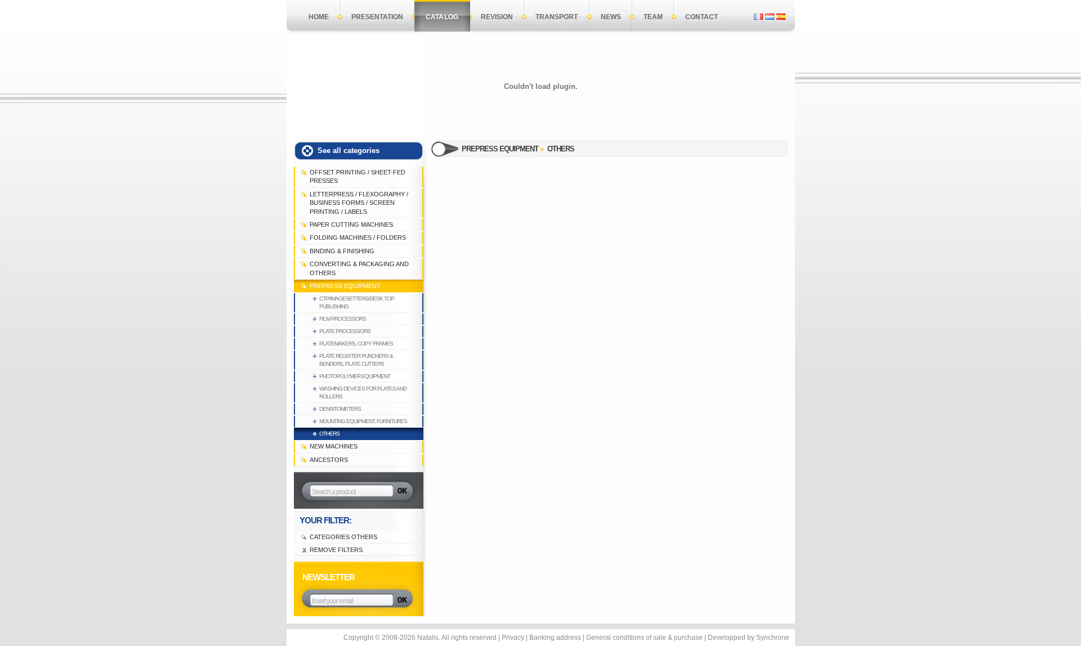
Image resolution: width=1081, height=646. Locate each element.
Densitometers (340, 409)
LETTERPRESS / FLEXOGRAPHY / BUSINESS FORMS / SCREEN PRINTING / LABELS (359, 203)
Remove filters (336, 549)
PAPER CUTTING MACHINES (351, 224)
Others (329, 433)
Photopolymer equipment (354, 376)
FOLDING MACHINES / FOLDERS (358, 237)
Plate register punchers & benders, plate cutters (356, 360)
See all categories (348, 150)
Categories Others (343, 536)
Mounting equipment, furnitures (363, 421)
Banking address (555, 637)
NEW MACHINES (334, 446)
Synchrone (772, 637)
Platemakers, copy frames (356, 343)
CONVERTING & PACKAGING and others (359, 268)
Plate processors (344, 331)
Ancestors (329, 459)
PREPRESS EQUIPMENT (345, 285)
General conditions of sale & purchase (644, 637)
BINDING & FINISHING (342, 251)
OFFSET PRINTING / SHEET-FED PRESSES (357, 176)
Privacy (513, 637)
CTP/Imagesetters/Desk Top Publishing (356, 302)
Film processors (342, 319)
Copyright (358, 637)
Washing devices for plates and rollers (363, 392)
